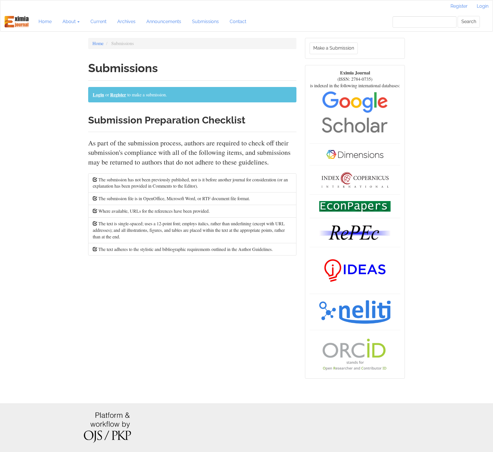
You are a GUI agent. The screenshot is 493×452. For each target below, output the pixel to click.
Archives (126, 21)
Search (468, 21)
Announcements (163, 21)
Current (98, 21)
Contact (238, 21)
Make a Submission (333, 48)
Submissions (205, 21)
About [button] (69, 21)
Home (45, 21)
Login (482, 6)
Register (459, 6)
